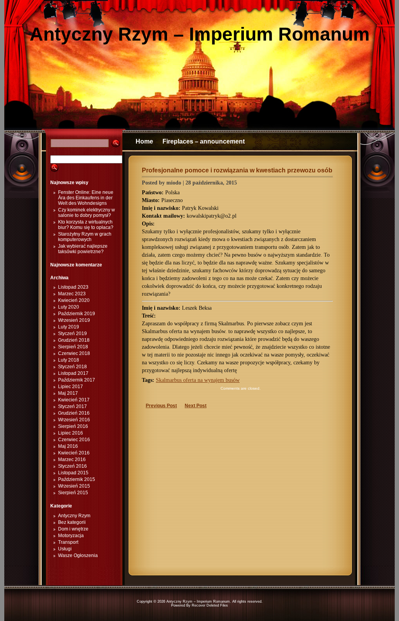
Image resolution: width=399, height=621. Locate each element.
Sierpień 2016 (73, 426)
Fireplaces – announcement (203, 141)
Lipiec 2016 (70, 433)
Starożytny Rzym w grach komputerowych (84, 236)
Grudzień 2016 (74, 413)
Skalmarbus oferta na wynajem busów (198, 380)
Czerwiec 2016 (74, 439)
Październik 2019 (76, 313)
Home (144, 141)
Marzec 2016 (72, 459)
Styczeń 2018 (72, 366)
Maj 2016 (68, 446)
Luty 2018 (68, 360)
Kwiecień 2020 (74, 300)
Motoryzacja (71, 535)
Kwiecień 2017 (74, 400)
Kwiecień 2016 (74, 453)
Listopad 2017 (73, 373)
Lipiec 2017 (70, 386)
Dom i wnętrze (73, 529)
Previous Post (161, 405)
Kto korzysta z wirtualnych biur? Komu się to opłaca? (85, 224)
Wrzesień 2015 (74, 486)
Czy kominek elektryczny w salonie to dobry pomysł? (86, 212)
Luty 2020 (68, 307)
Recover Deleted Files (210, 605)
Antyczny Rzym (74, 515)
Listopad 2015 (73, 473)
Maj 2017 (68, 393)
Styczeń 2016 (72, 466)
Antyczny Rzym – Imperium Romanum (200, 34)
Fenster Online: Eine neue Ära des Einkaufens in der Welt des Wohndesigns (85, 198)
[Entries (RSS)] (21, 197)
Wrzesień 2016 (74, 419)
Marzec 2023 (72, 293)
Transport (68, 542)
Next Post (196, 405)
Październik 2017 (76, 380)
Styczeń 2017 (72, 406)
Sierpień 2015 (73, 492)
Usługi (65, 549)
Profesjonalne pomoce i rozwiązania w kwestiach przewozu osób (237, 170)
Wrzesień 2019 (74, 320)
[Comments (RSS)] (377, 197)
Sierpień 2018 (73, 347)
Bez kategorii (72, 522)
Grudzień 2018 (74, 340)
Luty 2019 (68, 327)
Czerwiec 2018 (74, 353)
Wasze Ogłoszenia (78, 555)
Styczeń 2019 (72, 333)
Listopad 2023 (73, 287)
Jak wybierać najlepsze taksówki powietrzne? (83, 248)
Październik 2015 (76, 479)
